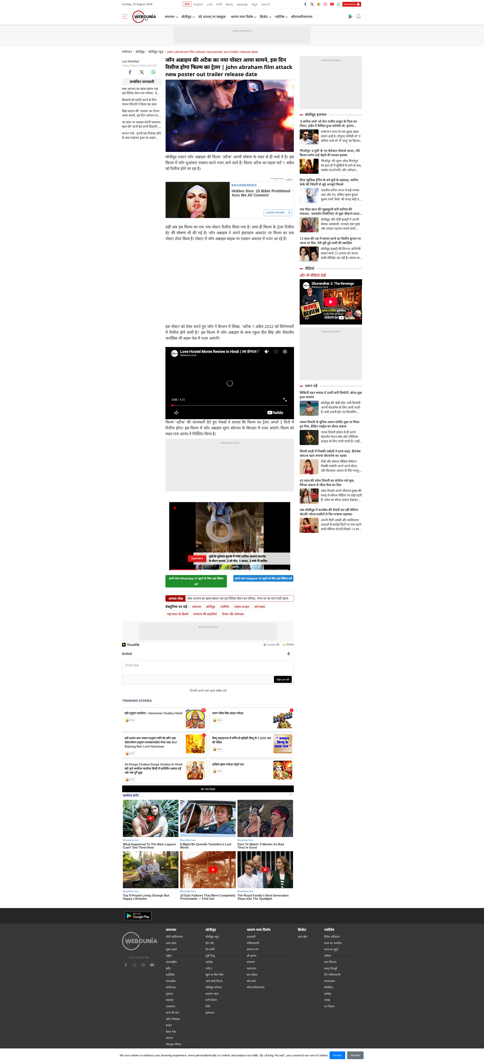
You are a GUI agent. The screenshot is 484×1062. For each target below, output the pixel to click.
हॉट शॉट (210, 943)
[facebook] (305, 4)
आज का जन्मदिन (333, 943)
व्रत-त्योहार (252, 974)
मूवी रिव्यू (210, 956)
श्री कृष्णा (251, 956)
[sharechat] (319, 4)
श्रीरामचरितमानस (301, 16)
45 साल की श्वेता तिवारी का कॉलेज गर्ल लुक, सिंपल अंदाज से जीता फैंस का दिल (327, 482)
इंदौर (168, 968)
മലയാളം (242, 4)
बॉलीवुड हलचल (316, 114)
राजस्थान (170, 1006)
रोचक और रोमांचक (233, 614)
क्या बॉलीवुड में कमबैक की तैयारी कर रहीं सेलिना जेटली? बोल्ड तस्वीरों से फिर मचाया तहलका (329, 512)
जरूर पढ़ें (311, 385)
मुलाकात (210, 1012)
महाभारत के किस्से (177, 614)
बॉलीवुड (186, 16)
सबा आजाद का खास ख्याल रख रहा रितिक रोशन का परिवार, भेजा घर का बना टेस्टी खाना (141, 90)
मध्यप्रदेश (170, 981)
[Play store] (350, 16)
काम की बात (172, 1012)
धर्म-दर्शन (251, 981)
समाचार (170, 16)
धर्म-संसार (259, 606)
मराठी (219, 4)
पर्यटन (209, 968)
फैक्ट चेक (171, 1031)
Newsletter (350, 4)
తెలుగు (229, 4)
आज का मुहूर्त (331, 949)
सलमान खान (212, 994)
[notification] (358, 16)
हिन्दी (187, 4)
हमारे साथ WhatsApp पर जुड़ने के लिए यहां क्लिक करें (196, 581)
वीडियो (309, 268)
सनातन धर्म (252, 949)
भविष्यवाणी (253, 943)
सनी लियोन (211, 1000)
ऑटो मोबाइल (173, 1019)
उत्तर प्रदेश (171, 943)
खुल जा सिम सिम (214, 974)
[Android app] (138, 916)
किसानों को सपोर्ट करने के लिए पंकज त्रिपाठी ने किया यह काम (139, 101)
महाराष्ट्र (169, 1000)
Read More (197, 558)
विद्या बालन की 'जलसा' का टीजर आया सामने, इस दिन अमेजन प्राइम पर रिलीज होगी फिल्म (141, 113)
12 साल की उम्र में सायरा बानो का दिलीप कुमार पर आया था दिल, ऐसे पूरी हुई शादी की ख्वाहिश (330, 240)
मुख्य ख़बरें (171, 949)
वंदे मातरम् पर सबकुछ (212, 16)
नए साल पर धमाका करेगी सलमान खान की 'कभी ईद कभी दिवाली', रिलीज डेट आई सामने (141, 124)
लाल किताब (330, 962)
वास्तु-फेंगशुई (330, 968)
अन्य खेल (302, 936)
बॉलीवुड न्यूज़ (156, 51)
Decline (355, 1055)
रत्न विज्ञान (329, 1006)
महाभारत (251, 968)
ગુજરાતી (265, 4)
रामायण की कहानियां (205, 614)
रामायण (251, 962)
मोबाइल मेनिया (173, 1044)
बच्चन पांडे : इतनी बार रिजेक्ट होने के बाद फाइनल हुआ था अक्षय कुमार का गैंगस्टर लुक (141, 135)
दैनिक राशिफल (332, 936)
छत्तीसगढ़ (170, 987)
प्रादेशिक (170, 974)
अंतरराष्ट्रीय (171, 962)
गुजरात (169, 994)
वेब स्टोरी (210, 949)
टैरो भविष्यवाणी (332, 974)
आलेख (209, 962)
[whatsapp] (153, 72)
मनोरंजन (127, 51)
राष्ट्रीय (169, 956)
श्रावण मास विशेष (242, 16)
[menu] (126, 16)
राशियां (327, 956)
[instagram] (325, 4)
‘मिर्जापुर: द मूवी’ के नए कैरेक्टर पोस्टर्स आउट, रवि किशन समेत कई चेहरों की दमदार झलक (330, 152)
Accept (337, 1055)
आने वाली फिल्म (214, 981)
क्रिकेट (264, 16)
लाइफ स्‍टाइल (241, 606)
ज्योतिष (279, 16)
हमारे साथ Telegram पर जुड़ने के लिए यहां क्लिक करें (263, 578)
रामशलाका (329, 981)
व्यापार (169, 1038)
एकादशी (251, 936)
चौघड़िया (328, 987)
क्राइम (169, 1025)
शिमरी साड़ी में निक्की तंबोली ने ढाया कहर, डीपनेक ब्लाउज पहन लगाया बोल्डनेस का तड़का (330, 453)
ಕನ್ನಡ (254, 4)
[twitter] (312, 4)
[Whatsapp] (338, 4)
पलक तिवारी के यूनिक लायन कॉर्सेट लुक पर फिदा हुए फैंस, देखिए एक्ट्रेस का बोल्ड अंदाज (329, 424)
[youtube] (332, 4)
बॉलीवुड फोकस (214, 987)
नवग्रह (327, 1000)
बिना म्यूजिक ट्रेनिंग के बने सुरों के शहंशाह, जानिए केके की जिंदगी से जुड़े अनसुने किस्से (329, 182)
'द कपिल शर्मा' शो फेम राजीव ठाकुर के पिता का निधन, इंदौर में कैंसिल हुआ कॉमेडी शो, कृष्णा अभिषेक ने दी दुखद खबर (328, 123)
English (198, 4)
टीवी (208, 1006)
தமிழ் (210, 4)
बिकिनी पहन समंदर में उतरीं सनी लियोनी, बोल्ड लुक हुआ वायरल (331, 394)
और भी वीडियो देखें (313, 275)
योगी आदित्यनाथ (174, 936)
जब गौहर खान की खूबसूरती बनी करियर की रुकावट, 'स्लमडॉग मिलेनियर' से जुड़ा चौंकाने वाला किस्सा (329, 211)
